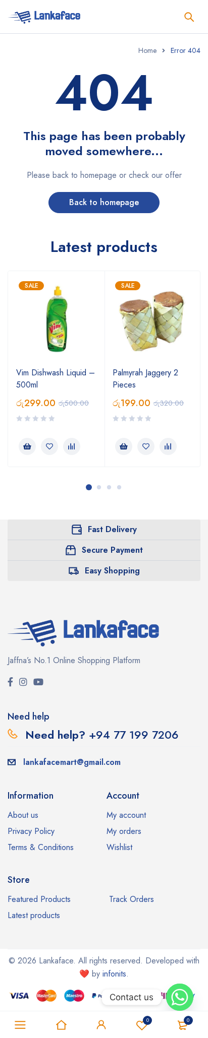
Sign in (101, 1025)
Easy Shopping (112, 570)
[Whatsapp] (179, 997)
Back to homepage (104, 202)
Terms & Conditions (41, 847)
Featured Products (39, 899)
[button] (27, 446)
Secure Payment (112, 550)
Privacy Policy (31, 831)
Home (147, 50)
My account (126, 815)
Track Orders (131, 899)
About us (23, 815)
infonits (114, 974)
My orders (124, 831)
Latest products (34, 915)
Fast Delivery (112, 529)
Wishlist (147, 1020)
